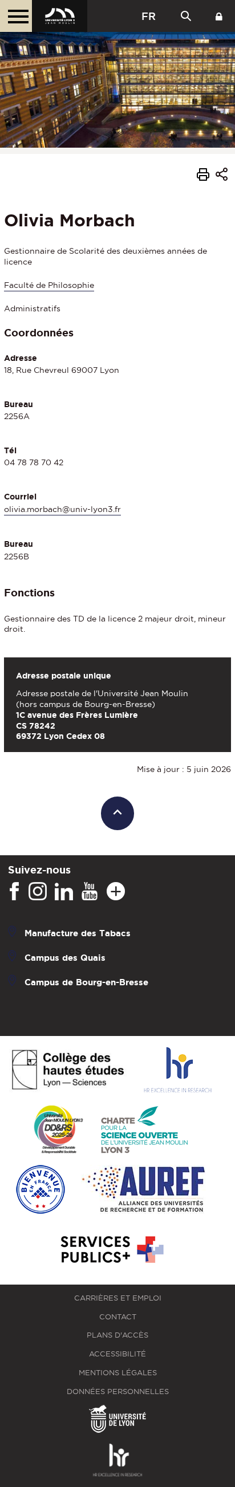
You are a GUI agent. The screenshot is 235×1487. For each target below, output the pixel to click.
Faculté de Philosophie (49, 285)
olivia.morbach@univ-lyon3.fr (62, 509)
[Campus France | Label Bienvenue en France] (40, 1190)
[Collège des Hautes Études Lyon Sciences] (68, 1070)
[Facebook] (14, 891)
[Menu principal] (16, 16)
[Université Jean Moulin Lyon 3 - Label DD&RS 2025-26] (58, 1130)
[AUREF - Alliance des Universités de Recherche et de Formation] (143, 1190)
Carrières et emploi (117, 1298)
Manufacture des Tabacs (78, 932)
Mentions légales (118, 1372)
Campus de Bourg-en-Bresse (86, 981)
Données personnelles (118, 1391)
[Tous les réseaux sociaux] (116, 891)
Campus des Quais (65, 957)
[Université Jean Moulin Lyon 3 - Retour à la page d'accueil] (59, 16)
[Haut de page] (118, 813)
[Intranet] (219, 16)
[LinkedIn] (64, 891)
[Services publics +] (111, 1250)
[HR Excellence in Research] (177, 1070)
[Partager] (221, 176)
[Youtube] (89, 891)
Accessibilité (117, 1354)
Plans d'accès (117, 1335)
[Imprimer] (203, 176)
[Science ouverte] (144, 1130)
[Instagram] (38, 891)
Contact (117, 1317)
